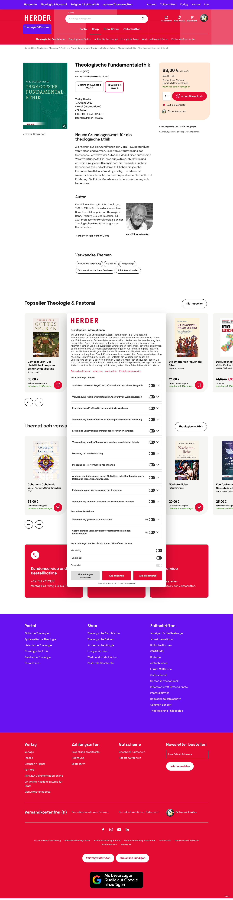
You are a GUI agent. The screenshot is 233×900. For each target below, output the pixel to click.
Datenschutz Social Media (187, 841)
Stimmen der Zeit (161, 705)
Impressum (125, 845)
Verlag (184, 4)
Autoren (151, 4)
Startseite (42, 48)
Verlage (29, 752)
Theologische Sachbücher (51, 39)
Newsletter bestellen (186, 745)
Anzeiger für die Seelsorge (166, 633)
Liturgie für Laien (130, 39)
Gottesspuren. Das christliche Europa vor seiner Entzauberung (42, 365)
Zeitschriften (168, 4)
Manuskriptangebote (37, 792)
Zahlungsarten (86, 745)
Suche (71, 13)
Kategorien (83, 48)
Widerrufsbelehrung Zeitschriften (139, 841)
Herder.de (30, 4)
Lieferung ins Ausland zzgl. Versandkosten (180, 132)
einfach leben (158, 663)
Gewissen (111, 264)
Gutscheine (130, 745)
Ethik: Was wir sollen (128, 271)
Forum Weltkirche (161, 669)
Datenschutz (165, 841)
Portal (83, 29)
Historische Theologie (38, 645)
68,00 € (89, 86)
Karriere (29, 770)
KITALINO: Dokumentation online (44, 776)
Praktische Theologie (38, 657)
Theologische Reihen (80, 39)
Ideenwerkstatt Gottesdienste (169, 687)
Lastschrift (78, 764)
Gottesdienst (158, 675)
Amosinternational (161, 639)
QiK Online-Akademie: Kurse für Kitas (43, 784)
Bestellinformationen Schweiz (90, 812)
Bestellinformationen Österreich (139, 812)
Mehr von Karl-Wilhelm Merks (93, 236)
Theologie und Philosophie (166, 711)
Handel (196, 4)
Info (206, 4)
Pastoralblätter (159, 693)
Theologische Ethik (127, 48)
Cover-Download (35, 134)
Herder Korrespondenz (164, 681)
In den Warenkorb (192, 96)
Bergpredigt (128, 264)
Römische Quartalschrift (165, 699)
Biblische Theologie (37, 633)
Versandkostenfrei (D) (46, 812)
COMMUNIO (157, 651)
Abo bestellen (167, 581)
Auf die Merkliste (176, 105)
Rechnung (78, 758)
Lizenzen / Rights (35, 764)
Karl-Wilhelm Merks (90, 77)
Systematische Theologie (40, 639)
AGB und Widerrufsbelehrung (47, 841)
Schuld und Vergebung (89, 264)
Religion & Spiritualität (85, 4)
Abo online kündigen (132, 858)
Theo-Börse (111, 29)
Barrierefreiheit (109, 845)
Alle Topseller (194, 303)
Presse (29, 758)
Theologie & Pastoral (54, 4)
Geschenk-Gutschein (132, 752)
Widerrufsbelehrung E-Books (107, 841)
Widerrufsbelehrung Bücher (77, 841)
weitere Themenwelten (117, 4)
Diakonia (155, 657)
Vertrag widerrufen (98, 858)
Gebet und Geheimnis (41, 484)
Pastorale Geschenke (183, 39)
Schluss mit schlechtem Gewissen (95, 271)
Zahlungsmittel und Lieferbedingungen (178, 127)
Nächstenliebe (178, 484)
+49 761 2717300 (42, 581)
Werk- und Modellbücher (155, 39)
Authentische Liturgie (106, 39)
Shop (95, 29)
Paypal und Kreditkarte (86, 752)
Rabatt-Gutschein (130, 758)
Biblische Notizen (161, 645)
